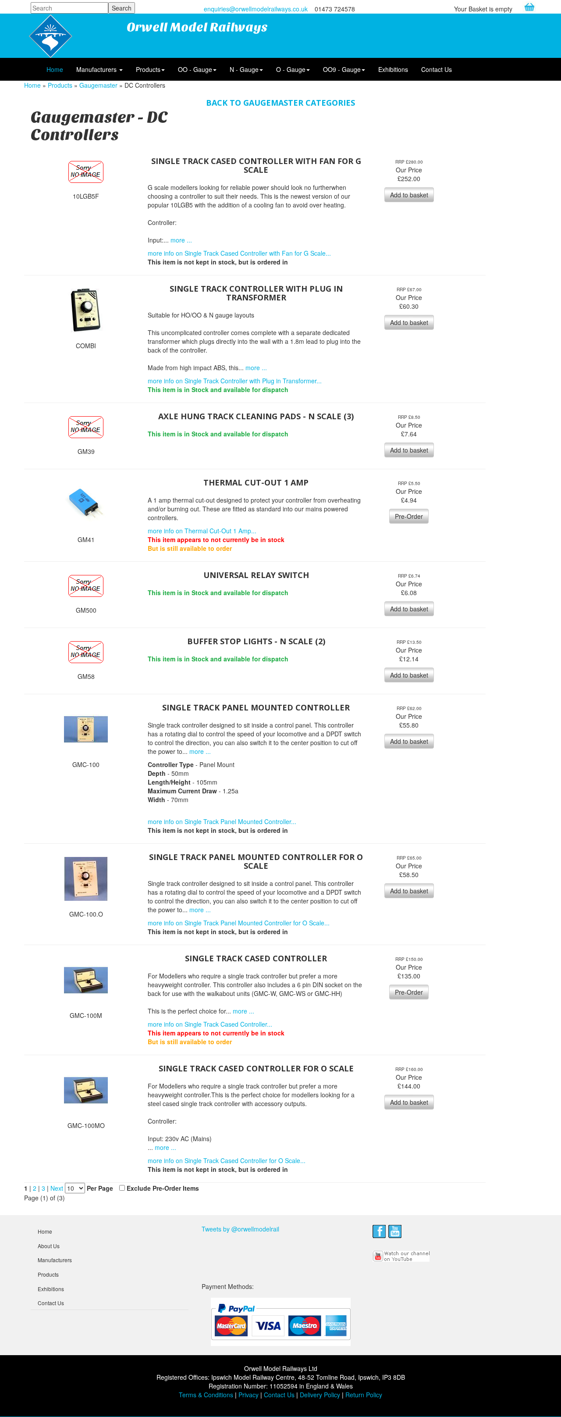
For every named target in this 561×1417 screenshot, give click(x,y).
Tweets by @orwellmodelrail (240, 1228)
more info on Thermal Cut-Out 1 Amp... (202, 530)
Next (57, 1188)
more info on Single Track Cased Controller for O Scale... (226, 1160)
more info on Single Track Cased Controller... (210, 1024)
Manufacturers (97, 69)
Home (54, 69)
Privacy (248, 1394)
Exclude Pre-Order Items (163, 1188)
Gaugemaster (98, 85)
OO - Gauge (195, 69)
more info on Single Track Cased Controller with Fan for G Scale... (239, 253)
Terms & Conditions (206, 1394)
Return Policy (363, 1394)
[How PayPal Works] (281, 1321)
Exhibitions (393, 69)
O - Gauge (290, 69)
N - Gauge (244, 69)
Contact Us (436, 69)
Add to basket (409, 194)
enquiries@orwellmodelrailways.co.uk (256, 8)
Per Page (100, 1188)
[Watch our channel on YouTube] (401, 1255)
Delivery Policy (320, 1394)
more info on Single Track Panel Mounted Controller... (222, 821)
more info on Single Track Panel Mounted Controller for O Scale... (239, 922)
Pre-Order (409, 516)
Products (148, 69)
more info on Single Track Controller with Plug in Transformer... (235, 380)
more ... (181, 240)
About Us (49, 1245)
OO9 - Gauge (342, 69)
